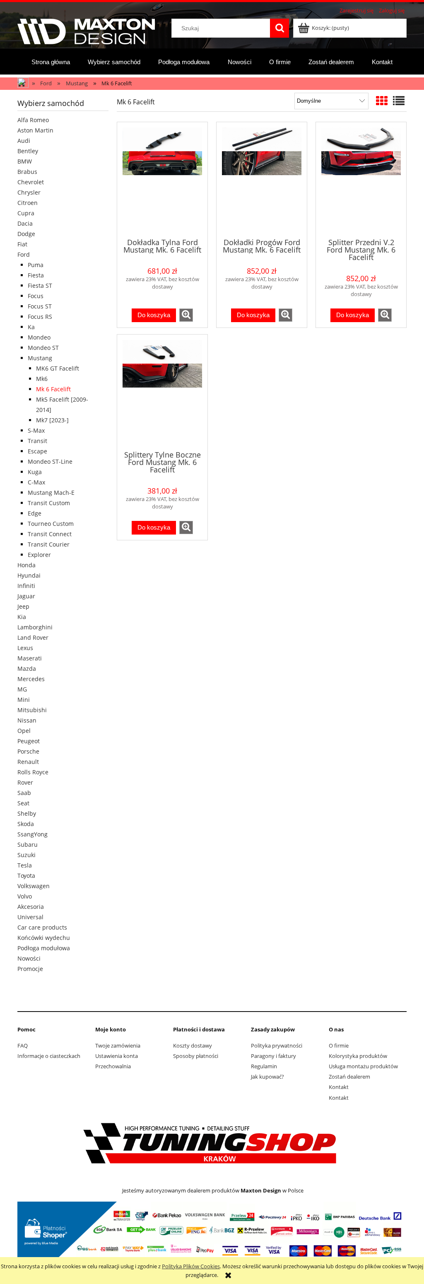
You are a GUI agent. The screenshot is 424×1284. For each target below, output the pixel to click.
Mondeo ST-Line (50, 461)
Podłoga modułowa (43, 948)
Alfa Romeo (33, 120)
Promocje (30, 969)
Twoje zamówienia (117, 1045)
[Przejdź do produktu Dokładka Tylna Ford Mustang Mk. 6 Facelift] (162, 179)
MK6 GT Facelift (57, 368)
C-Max (36, 482)
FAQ (22, 1045)
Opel (24, 731)
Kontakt (339, 1087)
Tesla (24, 865)
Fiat (22, 244)
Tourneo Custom (51, 524)
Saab (24, 793)
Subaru (27, 844)
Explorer (39, 555)
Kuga (35, 472)
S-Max (36, 430)
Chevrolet (30, 182)
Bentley (27, 151)
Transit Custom (49, 503)
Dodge (26, 234)
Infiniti (26, 586)
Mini (23, 699)
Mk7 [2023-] (52, 420)
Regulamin (264, 1066)
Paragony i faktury (273, 1056)
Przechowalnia (113, 1066)
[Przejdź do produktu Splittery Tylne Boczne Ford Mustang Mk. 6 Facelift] (162, 391)
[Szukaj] (279, 28)
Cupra (25, 213)
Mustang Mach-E (51, 492)
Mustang (40, 358)
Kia (21, 617)
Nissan (26, 720)
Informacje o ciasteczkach (48, 1056)
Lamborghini (35, 627)
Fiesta (36, 275)
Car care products (42, 927)
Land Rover (32, 637)
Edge (34, 513)
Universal (30, 917)
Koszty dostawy (192, 1045)
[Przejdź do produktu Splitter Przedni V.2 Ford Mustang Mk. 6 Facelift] (361, 179)
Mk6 (42, 379)
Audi (23, 141)
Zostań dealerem (349, 1076)
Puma (35, 265)
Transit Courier (49, 544)
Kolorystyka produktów (358, 1056)
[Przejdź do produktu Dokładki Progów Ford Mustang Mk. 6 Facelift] (261, 179)
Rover (25, 782)
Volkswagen (33, 886)
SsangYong (32, 834)
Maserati (29, 658)
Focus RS (40, 316)
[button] (186, 315)
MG (22, 689)
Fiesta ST (40, 285)
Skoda (25, 824)
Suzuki (26, 855)
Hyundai (29, 575)
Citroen (27, 203)
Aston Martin (35, 130)
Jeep (23, 606)
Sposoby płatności (195, 1056)
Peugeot (28, 741)
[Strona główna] (86, 30)
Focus (35, 296)
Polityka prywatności (276, 1045)
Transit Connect (50, 534)
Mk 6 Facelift (53, 389)
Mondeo (39, 337)
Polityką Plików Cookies (191, 1266)
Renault (28, 762)
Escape (37, 451)
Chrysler (29, 192)
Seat (23, 803)
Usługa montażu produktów (363, 1066)
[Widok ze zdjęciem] (382, 100)
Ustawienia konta (116, 1056)
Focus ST (40, 306)
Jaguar (26, 596)
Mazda (26, 668)
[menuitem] (50, 61)
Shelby (26, 813)
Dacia (25, 223)
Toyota (26, 875)
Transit (37, 441)
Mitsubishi (32, 710)
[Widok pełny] (399, 100)
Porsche (28, 751)
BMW (24, 161)
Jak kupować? (267, 1076)
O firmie (339, 1045)
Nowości (29, 958)
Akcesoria (30, 907)
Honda (26, 565)
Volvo (24, 896)
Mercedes (31, 679)
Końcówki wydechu (43, 938)
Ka (31, 327)
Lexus (25, 648)
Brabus (27, 172)
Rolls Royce (32, 772)
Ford (23, 254)
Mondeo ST (43, 348)
